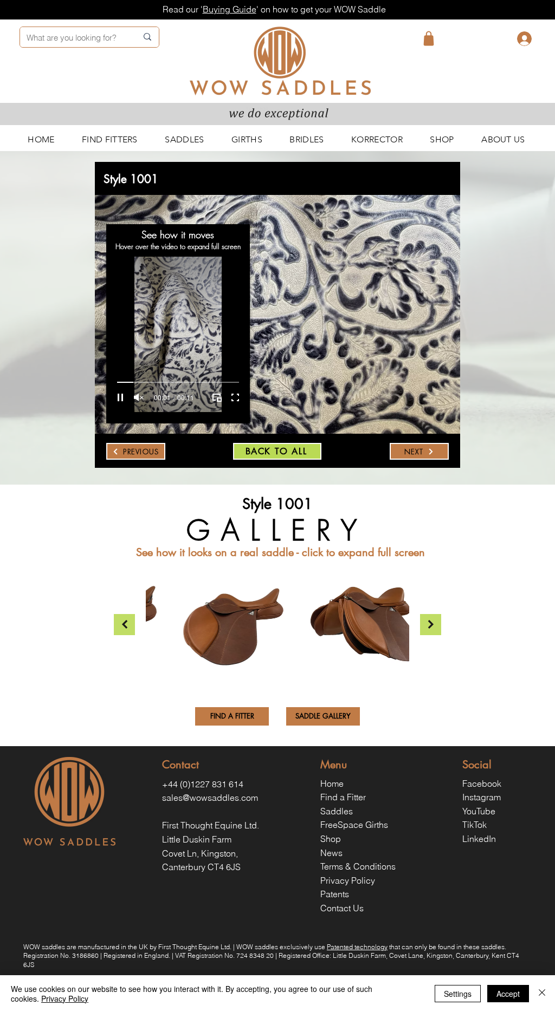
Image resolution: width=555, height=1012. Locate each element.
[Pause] (120, 397)
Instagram (481, 797)
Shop (330, 838)
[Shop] (429, 38)
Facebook (481, 783)
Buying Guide (229, 9)
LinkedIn (479, 838)
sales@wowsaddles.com (210, 797)
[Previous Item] (124, 624)
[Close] (541, 993)
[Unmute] (139, 397)
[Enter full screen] (235, 397)
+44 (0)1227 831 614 (202, 784)
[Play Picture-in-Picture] (217, 397)
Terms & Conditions (358, 866)
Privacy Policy (347, 880)
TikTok (474, 824)
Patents (334, 894)
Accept (508, 993)
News (331, 852)
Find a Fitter (343, 797)
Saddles (336, 811)
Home (332, 783)
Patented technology (357, 947)
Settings (458, 993)
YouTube (478, 811)
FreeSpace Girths (354, 824)
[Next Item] (430, 624)
